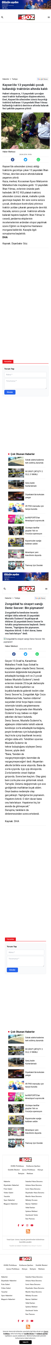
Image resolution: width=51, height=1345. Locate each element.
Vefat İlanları (30, 1208)
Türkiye (15, 79)
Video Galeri (8, 1193)
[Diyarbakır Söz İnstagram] (27, 1225)
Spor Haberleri (9, 1200)
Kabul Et (25, 1342)
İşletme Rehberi (32, 1211)
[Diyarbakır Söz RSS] (28, 1231)
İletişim (21, 1173)
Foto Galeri (8, 1189)
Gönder (10, 392)
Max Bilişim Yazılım (35, 1246)
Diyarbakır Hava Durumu (35, 1193)
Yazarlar (7, 1196)
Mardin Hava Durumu (34, 1196)
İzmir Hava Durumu (33, 1189)
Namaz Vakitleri (31, 1204)
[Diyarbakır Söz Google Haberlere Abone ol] (43, 79)
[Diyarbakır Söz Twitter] (23, 1225)
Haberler (5, 79)
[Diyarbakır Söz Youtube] (32, 1225)
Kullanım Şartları (33, 1166)
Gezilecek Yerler (32, 1215)
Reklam (30, 1173)
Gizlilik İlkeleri (14, 1170)
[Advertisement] (25, 49)
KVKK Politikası (17, 1166)
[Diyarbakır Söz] (26, 17)
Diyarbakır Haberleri (11, 1185)
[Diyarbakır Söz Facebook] (18, 1225)
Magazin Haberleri (11, 1204)
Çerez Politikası (28, 1170)
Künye (40, 1170)
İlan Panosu (30, 1219)
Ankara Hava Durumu (34, 1185)
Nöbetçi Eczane (31, 1200)
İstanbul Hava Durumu (34, 1181)
